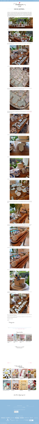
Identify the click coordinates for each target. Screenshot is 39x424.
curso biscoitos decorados (23, 328)
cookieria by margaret (17, 328)
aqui (21, 225)
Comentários (16, 412)
